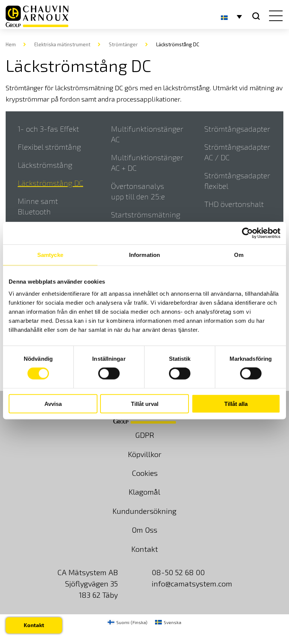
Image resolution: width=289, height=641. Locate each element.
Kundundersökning (144, 510)
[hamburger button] (274, 16)
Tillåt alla (236, 403)
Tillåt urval (144, 403)
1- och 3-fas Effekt (48, 128)
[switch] (109, 374)
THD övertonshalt (234, 203)
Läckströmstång (45, 164)
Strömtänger (123, 44)
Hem (11, 44)
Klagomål (144, 491)
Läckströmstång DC (50, 182)
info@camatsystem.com (192, 583)
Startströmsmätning (145, 214)
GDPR (144, 434)
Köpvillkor (144, 454)
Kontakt (144, 548)
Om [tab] (238, 255)
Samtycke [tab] (50, 255)
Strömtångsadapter (237, 128)
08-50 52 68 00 (178, 572)
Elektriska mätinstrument (62, 44)
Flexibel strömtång (49, 146)
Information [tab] (144, 255)
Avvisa (53, 403)
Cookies (145, 472)
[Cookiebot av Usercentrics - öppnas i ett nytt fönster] (247, 233)
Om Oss (144, 529)
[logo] (37, 16)
